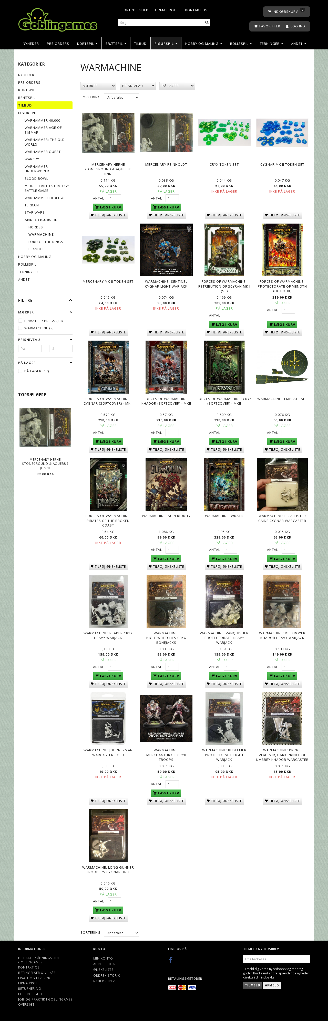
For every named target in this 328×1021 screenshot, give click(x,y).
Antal (99, 198)
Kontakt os (196, 10)
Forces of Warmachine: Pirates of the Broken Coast (108, 520)
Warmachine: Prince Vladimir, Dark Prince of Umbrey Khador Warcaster (282, 755)
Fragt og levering (35, 978)
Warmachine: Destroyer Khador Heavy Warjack (282, 635)
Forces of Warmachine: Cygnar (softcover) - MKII (108, 401)
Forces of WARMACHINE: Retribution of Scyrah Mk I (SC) (224, 286)
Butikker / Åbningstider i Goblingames (41, 960)
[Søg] (207, 22)
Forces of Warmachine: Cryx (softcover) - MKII (224, 401)
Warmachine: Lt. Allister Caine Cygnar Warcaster (282, 518)
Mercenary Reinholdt (166, 164)
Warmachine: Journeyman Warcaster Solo (108, 752)
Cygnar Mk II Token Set (282, 164)
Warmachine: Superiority (166, 515)
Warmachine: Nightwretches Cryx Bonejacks (166, 638)
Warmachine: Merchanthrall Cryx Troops (166, 755)
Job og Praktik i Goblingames (45, 999)
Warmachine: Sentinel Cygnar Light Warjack (166, 284)
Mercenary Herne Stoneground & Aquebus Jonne (45, 463)
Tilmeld (252, 985)
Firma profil (167, 10)
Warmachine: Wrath (224, 515)
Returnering (29, 988)
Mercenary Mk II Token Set (108, 281)
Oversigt (26, 1004)
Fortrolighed (135, 10)
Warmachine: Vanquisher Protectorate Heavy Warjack (224, 638)
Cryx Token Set (224, 164)
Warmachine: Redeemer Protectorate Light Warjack (224, 755)
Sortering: (91, 97)
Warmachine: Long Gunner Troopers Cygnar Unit (108, 870)
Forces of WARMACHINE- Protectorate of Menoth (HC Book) (282, 286)
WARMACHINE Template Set (282, 398)
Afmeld (272, 985)
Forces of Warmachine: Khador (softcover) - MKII (166, 401)
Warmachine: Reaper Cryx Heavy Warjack (108, 635)
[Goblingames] (58, 19)
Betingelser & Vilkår (37, 973)
